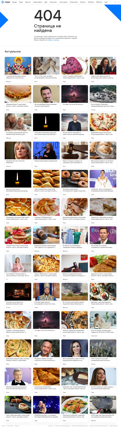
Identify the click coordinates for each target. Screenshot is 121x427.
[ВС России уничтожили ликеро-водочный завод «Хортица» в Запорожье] (74, 296)
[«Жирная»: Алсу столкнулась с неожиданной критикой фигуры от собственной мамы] (103, 183)
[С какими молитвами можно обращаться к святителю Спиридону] (18, 70)
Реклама (16, 425)
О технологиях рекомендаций (62, 425)
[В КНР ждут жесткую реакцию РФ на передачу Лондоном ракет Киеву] (103, 409)
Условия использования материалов (98, 425)
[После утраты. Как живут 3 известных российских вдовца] (74, 126)
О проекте (50, 425)
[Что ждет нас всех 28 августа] (74, 98)
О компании (10, 425)
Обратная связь (114, 425)
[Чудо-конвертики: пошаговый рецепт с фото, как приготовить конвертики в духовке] (46, 183)
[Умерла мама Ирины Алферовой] (46, 155)
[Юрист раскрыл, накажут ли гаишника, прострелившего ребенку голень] (74, 155)
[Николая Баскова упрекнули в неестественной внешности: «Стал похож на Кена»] (18, 381)
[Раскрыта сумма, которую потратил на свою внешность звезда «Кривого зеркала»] (46, 352)
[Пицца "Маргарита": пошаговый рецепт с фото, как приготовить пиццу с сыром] (46, 268)
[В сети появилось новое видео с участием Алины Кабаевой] (103, 381)
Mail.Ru (3, 425)
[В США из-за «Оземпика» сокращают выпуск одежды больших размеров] (74, 239)
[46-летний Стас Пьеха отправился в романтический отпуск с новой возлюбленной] (103, 239)
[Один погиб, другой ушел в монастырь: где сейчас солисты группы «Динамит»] (103, 70)
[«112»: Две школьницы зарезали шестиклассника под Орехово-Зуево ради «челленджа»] (46, 126)
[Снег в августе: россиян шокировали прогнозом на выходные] (103, 352)
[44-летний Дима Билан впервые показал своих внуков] (46, 98)
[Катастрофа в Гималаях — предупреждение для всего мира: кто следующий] (103, 98)
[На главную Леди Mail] (7, 2)
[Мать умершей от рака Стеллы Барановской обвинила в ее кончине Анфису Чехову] (74, 352)
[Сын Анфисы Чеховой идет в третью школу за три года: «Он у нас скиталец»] (18, 268)
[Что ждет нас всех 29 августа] (46, 324)
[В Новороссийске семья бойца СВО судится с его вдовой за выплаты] (46, 239)
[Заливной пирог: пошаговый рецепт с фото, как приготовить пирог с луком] (18, 98)
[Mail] (2, 2)
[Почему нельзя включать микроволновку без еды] (18, 296)
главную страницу (53, 40)
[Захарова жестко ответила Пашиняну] (18, 155)
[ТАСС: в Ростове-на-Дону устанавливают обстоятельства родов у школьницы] (46, 70)
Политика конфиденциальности (79, 425)
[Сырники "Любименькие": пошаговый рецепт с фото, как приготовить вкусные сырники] (46, 211)
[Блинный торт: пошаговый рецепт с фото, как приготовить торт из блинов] (74, 381)
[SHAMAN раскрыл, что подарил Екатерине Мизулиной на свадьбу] (46, 409)
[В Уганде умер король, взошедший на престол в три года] (46, 296)
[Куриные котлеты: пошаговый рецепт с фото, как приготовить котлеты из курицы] (103, 268)
